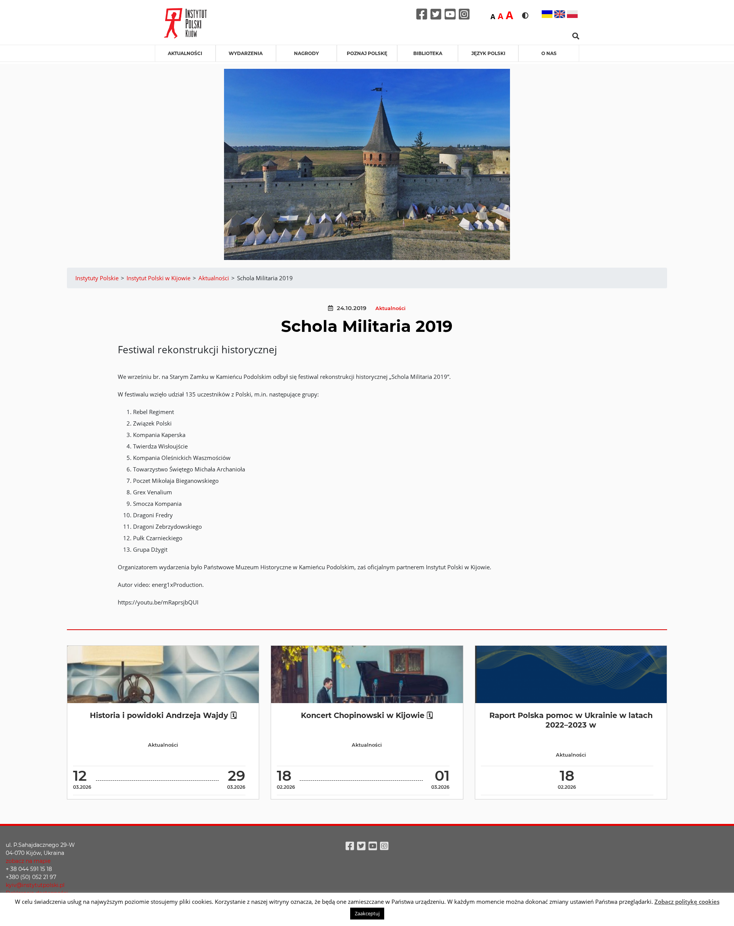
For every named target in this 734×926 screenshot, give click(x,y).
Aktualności (185, 53)
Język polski (488, 53)
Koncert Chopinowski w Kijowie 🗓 (367, 715)
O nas (549, 53)
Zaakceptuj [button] (367, 913)
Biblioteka (427, 53)
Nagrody (306, 53)
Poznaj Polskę (367, 53)
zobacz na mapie (28, 861)
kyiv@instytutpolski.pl (35, 885)
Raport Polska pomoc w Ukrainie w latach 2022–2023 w (571, 720)
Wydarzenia (246, 53)
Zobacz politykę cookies (686, 901)
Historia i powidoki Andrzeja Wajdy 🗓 (163, 715)
